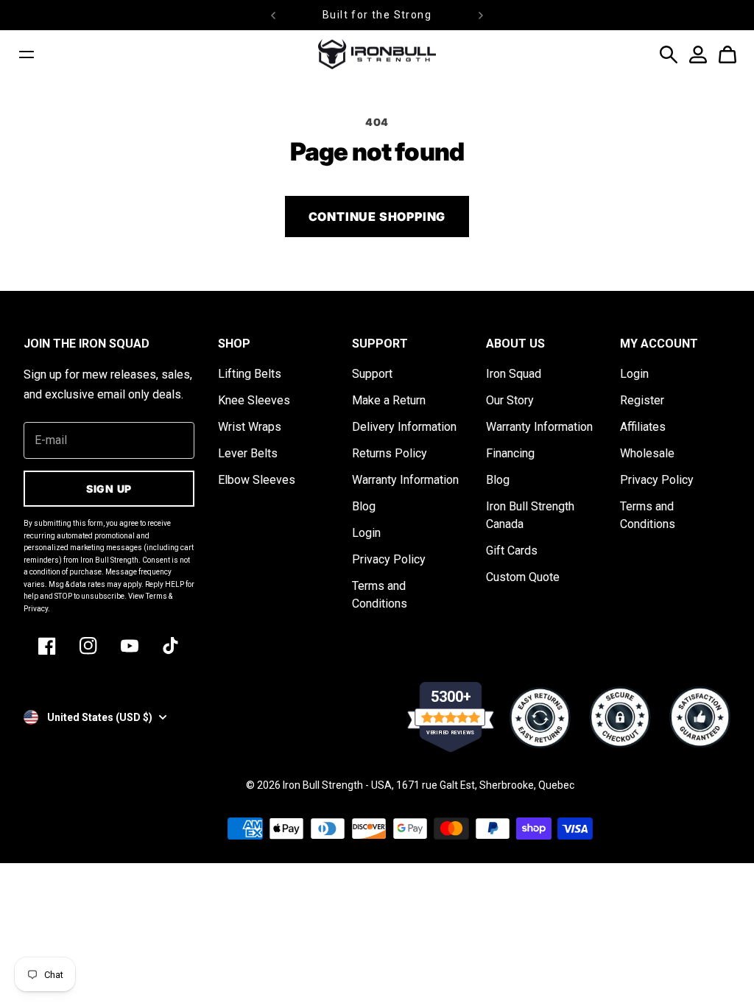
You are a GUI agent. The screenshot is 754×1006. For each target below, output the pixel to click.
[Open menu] (26, 54)
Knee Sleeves (254, 400)
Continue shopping (377, 216)
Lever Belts (248, 453)
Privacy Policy (389, 559)
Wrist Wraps (249, 427)
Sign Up (109, 488)
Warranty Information (405, 480)
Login (366, 533)
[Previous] (273, 15)
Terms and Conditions (379, 595)
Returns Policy (389, 453)
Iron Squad (513, 374)
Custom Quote (523, 577)
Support (372, 374)
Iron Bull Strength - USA (337, 785)
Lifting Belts (249, 374)
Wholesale (647, 453)
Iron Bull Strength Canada (530, 515)
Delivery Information (404, 427)
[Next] (481, 15)
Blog (364, 506)
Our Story (510, 400)
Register (642, 400)
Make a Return (389, 400)
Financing (510, 453)
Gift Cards (512, 550)
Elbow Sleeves (256, 480)
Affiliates (643, 427)
